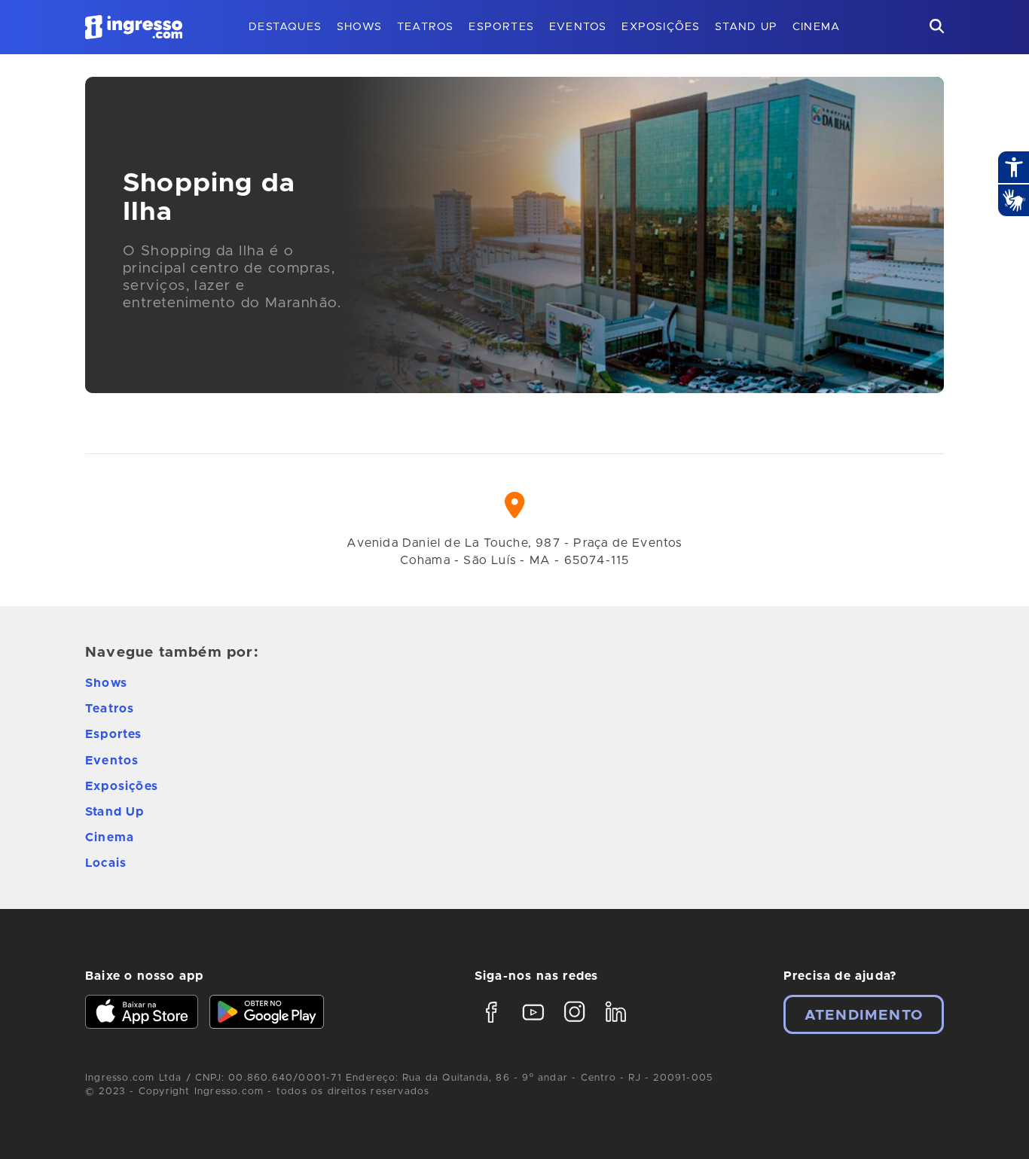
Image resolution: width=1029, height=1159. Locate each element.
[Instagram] (574, 1025)
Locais (106, 863)
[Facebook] (491, 1025)
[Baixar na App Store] (141, 1013)
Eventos (577, 27)
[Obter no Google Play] (266, 1013)
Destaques (285, 27)
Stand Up (746, 27)
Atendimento (864, 1015)
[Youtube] (533, 1025)
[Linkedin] (616, 1025)
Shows (359, 27)
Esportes (501, 27)
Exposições (660, 27)
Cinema (816, 27)
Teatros (425, 27)
